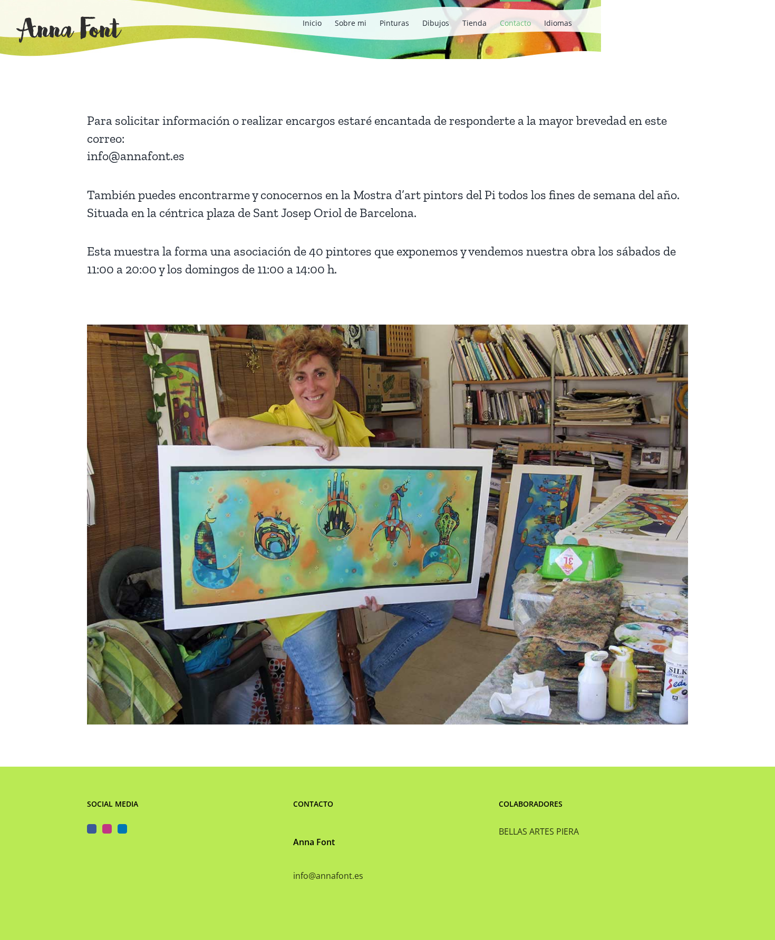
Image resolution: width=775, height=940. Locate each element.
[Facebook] (91, 829)
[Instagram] (107, 829)
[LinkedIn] (122, 829)
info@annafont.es (136, 155)
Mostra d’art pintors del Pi (424, 194)
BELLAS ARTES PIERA (539, 831)
